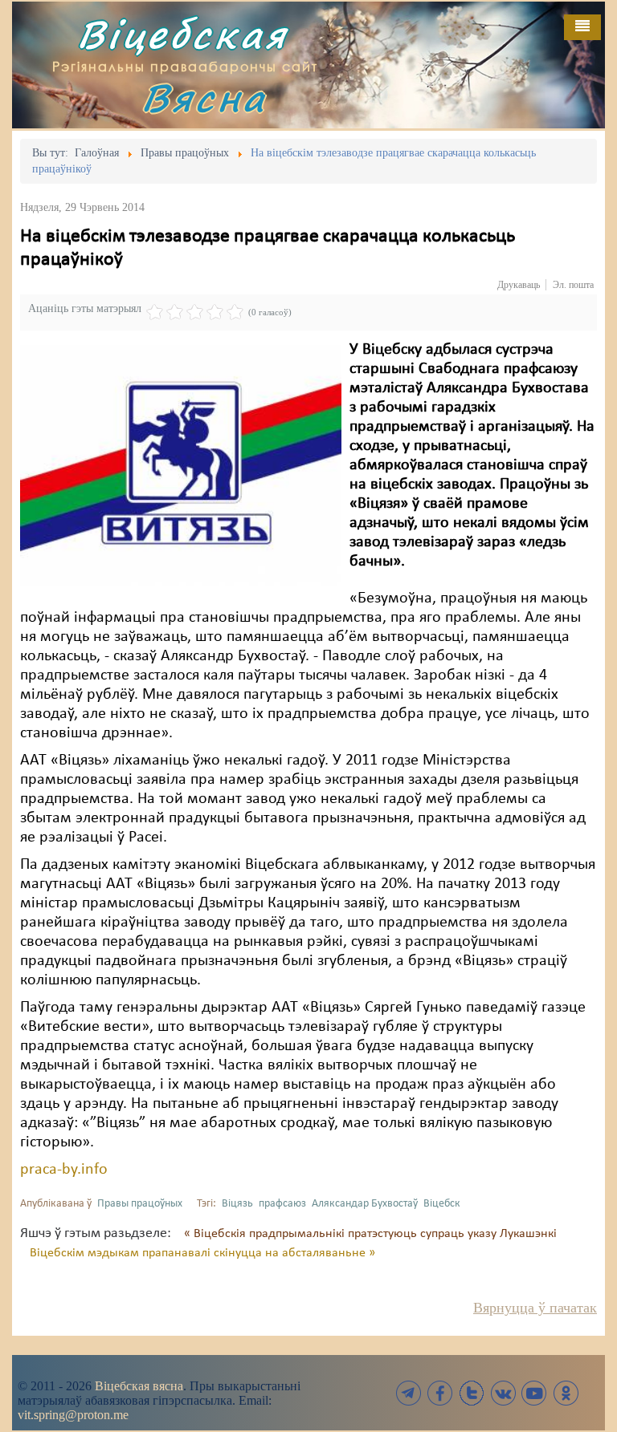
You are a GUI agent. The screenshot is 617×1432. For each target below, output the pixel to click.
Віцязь (237, 1204)
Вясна (204, 97)
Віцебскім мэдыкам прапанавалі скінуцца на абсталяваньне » (202, 1253)
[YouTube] (534, 1393)
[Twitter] (471, 1393)
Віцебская (182, 34)
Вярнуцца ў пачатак (535, 1308)
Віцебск (441, 1204)
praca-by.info (64, 1170)
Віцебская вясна (139, 1386)
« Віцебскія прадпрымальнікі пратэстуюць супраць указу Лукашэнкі (370, 1233)
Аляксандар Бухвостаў (365, 1204)
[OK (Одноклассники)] (565, 1393)
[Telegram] (409, 1393)
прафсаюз (282, 1204)
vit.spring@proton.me (73, 1415)
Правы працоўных (139, 1204)
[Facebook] (440, 1393)
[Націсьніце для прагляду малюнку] (180, 465)
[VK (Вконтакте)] (503, 1393)
